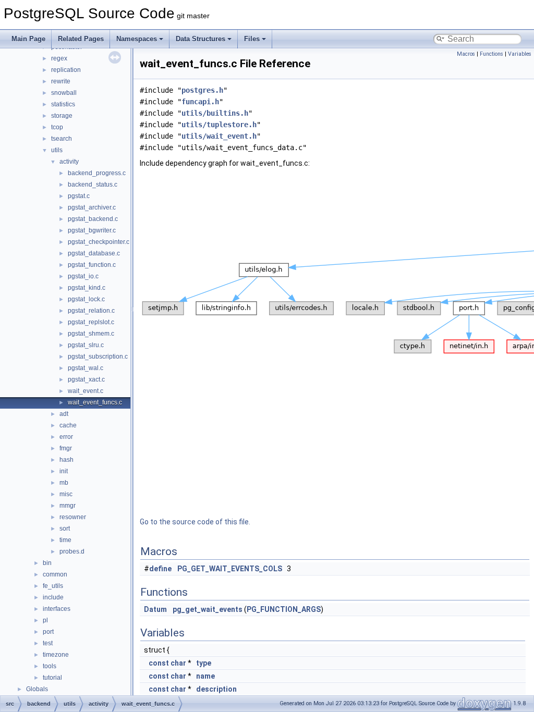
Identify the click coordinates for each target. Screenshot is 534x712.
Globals (37, 689)
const (159, 663)
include (53, 597)
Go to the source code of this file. (195, 522)
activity (69, 161)
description (216, 689)
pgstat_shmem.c (91, 333)
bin (47, 563)
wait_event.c (85, 391)
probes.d (71, 551)
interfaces (56, 608)
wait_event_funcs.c (95, 402)
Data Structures (200, 39)
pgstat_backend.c (93, 219)
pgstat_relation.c (91, 310)
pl (45, 620)
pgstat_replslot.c (91, 322)
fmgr (65, 448)
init (63, 471)
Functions (491, 54)
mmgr (67, 505)
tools (49, 666)
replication (66, 69)
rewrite (60, 81)
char (178, 663)
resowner (72, 517)
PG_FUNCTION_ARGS (284, 609)
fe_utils (53, 586)
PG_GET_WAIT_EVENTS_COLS (229, 568)
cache (68, 425)
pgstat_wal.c (85, 368)
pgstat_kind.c (86, 287)
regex (59, 58)
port (48, 631)
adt (63, 414)
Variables (519, 54)
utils (57, 150)
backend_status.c (92, 184)
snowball (64, 92)
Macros (466, 54)
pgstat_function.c (92, 264)
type (203, 663)
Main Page (28, 39)
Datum (155, 609)
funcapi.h (200, 101)
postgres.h (202, 90)
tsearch (61, 138)
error (66, 436)
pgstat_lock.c (86, 299)
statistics (63, 104)
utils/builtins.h (214, 113)
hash (66, 459)
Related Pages (81, 39)
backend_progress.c (97, 173)
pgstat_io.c (83, 276)
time (65, 540)
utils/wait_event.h (219, 136)
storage (61, 115)
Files (252, 39)
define (160, 568)
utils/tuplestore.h (219, 124)
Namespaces (136, 39)
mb (63, 482)
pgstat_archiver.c (92, 207)
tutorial (52, 677)
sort (64, 528)
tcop (57, 127)
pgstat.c (79, 196)
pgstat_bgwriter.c (92, 230)
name (205, 676)
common (55, 574)
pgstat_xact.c (86, 379)
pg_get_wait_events (207, 609)
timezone (56, 654)
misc (65, 494)
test (48, 643)
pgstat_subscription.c (98, 356)
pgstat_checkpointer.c (98, 241)
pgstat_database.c (94, 253)
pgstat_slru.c (86, 345)
